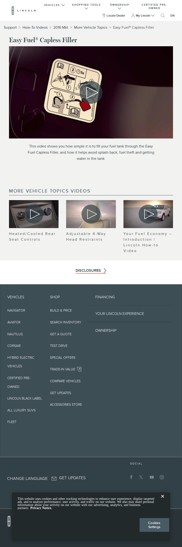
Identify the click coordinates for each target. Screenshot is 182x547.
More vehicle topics (90, 27)
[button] (55, 6)
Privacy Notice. (41, 508)
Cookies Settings (154, 525)
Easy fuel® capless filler (133, 27)
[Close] (162, 500)
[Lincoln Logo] (23, 10)
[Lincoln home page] (11, 520)
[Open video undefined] (34, 214)
